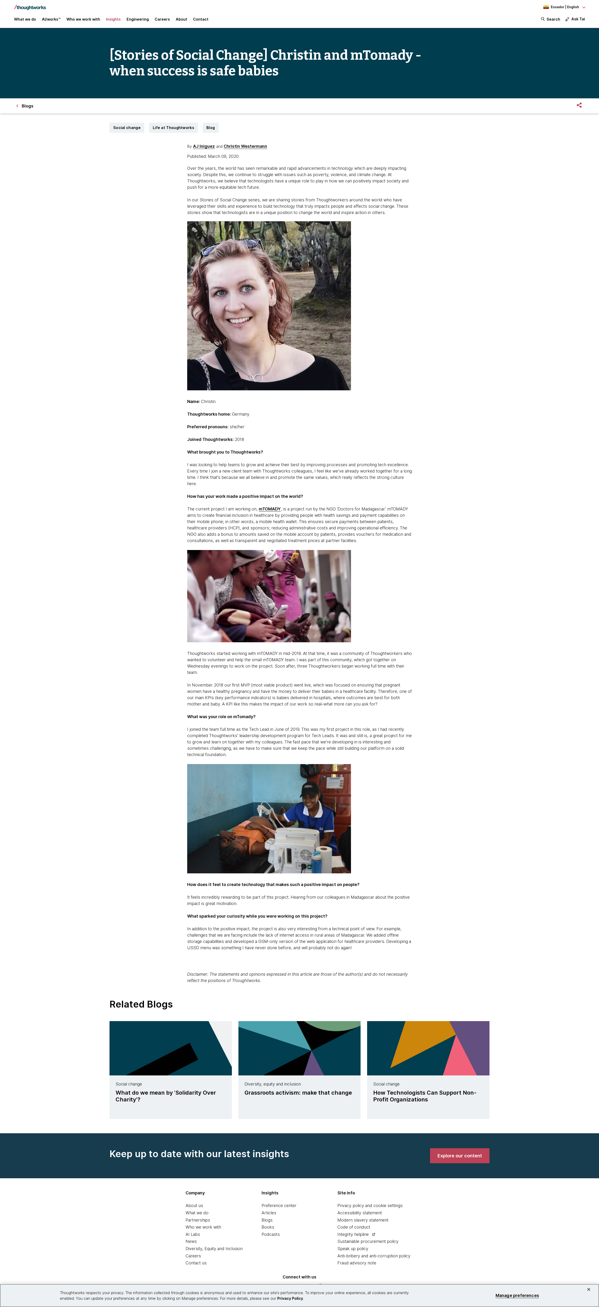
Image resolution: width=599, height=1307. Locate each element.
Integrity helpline (353, 1234)
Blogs (267, 1220)
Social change (127, 127)
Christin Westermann (245, 146)
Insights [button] (113, 19)
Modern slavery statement (362, 1220)
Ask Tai (578, 19)
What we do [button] (25, 19)
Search (553, 19)
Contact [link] (200, 19)
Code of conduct (353, 1227)
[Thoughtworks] (30, 5)
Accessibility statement (359, 1212)
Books (268, 1227)
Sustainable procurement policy (367, 1241)
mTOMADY (270, 508)
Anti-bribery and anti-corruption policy (373, 1255)
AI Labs (193, 1234)
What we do (197, 1212)
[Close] (589, 1289)
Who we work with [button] (83, 19)
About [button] (181, 19)
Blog (210, 127)
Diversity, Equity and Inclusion (214, 1248)
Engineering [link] (138, 19)
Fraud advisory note (356, 1262)
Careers (193, 1255)
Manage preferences (517, 1295)
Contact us (196, 1262)
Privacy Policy (290, 1298)
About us (194, 1205)
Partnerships (198, 1220)
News (191, 1241)
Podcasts (271, 1234)
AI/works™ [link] (51, 19)
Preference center (279, 1205)
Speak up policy (352, 1248)
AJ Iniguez (204, 146)
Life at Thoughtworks (173, 127)
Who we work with (203, 1227)
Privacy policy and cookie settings (370, 1205)
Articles (269, 1212)
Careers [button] (162, 19)
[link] (459, 1155)
